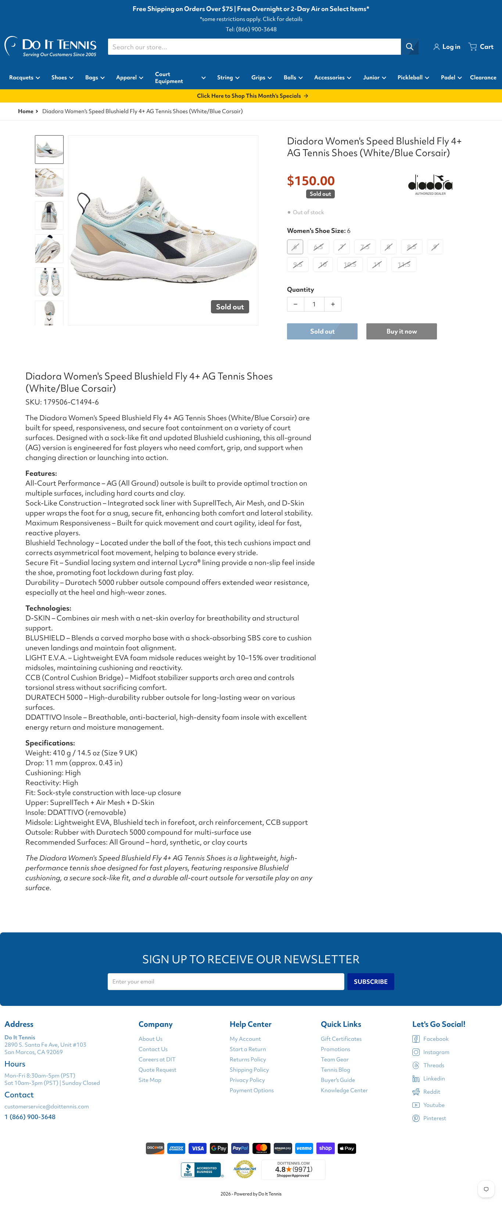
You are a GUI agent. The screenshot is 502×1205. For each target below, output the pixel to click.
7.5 (365, 246)
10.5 (350, 264)
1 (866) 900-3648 (29, 1116)
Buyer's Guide (338, 1080)
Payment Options (252, 1090)
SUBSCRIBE (371, 982)
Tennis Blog (335, 1069)
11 (377, 264)
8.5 (411, 246)
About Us (150, 1039)
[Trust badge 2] (245, 1170)
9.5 (297, 264)
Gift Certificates (341, 1039)
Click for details (282, 19)
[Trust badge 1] (201, 1170)
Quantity (300, 289)
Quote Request (157, 1069)
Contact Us (153, 1049)
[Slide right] (254, 230)
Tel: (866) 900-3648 (251, 29)
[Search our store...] (410, 47)
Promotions (335, 1049)
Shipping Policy (249, 1069)
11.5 (404, 264)
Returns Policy (248, 1059)
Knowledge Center (344, 1090)
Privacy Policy (247, 1080)
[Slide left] (72, 230)
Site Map (150, 1080)
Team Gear (335, 1059)
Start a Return (248, 1049)
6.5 (318, 246)
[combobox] (263, 47)
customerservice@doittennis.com (46, 1106)
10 (323, 264)
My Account (245, 1039)
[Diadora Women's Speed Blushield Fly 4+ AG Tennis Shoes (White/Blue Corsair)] (49, 149)
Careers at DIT (157, 1059)
